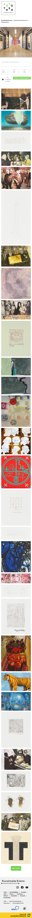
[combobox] (5, 72)
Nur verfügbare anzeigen (8, 79)
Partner (6, 895)
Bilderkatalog (5, 22)
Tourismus (20, 894)
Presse (11, 894)
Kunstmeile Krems (6, 20)
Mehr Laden (16, 868)
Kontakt (23, 892)
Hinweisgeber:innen (18, 903)
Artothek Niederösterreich (21, 20)
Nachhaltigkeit (14, 892)
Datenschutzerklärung (15, 901)
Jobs (5, 894)
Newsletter (14, 895)
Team (5, 892)
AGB (5, 901)
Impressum (7, 903)
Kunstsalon (7, 897)
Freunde (22, 895)
